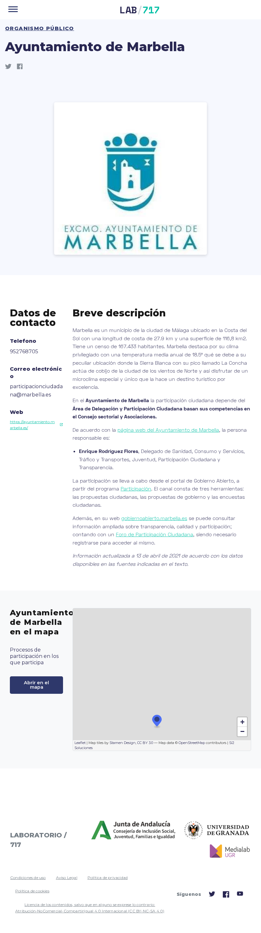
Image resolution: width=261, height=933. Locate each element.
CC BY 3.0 (145, 742)
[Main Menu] (13, 9)
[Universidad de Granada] (217, 830)
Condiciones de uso (28, 877)
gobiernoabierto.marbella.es (154, 518)
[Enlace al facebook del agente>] (22, 67)
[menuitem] (28, 877)
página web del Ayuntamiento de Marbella (168, 430)
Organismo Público (39, 28)
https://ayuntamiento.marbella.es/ (32, 424)
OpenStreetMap (192, 742)
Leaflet (80, 742)
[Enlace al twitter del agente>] (11, 67)
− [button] (242, 731)
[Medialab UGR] (227, 851)
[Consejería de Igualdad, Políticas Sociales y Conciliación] (134, 830)
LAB (140, 10)
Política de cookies (32, 891)
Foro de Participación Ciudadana (154, 534)
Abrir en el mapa (36, 685)
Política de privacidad (108, 877)
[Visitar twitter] (212, 895)
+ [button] (242, 722)
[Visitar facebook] (226, 896)
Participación (136, 488)
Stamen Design (122, 742)
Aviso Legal (66, 877)
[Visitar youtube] (240, 895)
